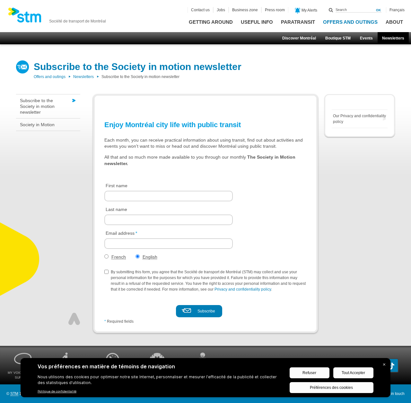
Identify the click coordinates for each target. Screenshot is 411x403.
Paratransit (298, 22)
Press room (275, 10)
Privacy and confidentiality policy (242, 289)
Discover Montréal (299, 38)
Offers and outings (350, 22)
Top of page (74, 319)
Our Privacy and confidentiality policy (359, 119)
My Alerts (309, 10)
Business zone (245, 10)
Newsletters (393, 38)
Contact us (200, 10)
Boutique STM (338, 38)
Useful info (257, 22)
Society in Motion (37, 124)
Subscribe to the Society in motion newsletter (37, 106)
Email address (121, 233)
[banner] (57, 17)
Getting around (211, 22)
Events (366, 38)
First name (116, 185)
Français (397, 10)
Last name (116, 209)
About (394, 22)
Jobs (221, 10)
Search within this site (331, 10)
